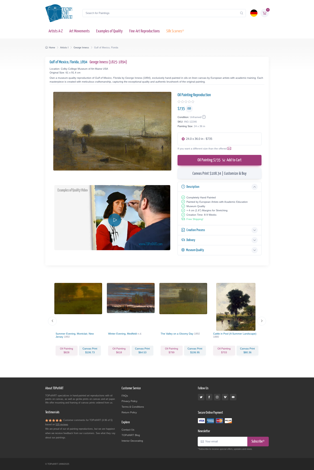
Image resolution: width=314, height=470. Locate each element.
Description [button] (192, 187)
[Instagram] (217, 397)
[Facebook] (209, 397)
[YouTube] (233, 397)
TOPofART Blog (131, 435)
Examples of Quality (109, 31)
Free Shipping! (194, 219)
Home (52, 47)
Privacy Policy (129, 401)
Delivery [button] (190, 240)
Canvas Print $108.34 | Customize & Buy (219, 173)
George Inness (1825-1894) (108, 62)
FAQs (125, 395)
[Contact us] (230, 148)
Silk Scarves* (175, 31)
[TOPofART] (59, 13)
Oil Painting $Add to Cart (219, 160)
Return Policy (129, 412)
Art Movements (79, 31)
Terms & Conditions (133, 406)
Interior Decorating (132, 440)
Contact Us (128, 429)
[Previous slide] (52, 321)
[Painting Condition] (203, 117)
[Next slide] (261, 321)
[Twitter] (201, 397)
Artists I (64, 47)
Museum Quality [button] (195, 250)
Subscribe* (258, 441)
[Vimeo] (225, 397)
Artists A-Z (56, 31)
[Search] (241, 13)
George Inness (81, 47)
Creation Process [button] (195, 230)
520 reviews (62, 424)
